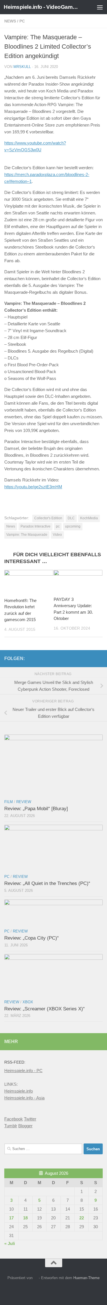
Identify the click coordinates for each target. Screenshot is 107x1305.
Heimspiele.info (18, 1091)
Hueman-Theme (86, 1278)
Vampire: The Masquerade (26, 535)
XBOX (28, 1002)
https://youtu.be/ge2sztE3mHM (33, 486)
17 (11, 1217)
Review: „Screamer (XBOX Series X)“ (44, 1009)
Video (57, 535)
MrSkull (22, 67)
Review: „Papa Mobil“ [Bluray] (36, 808)
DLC (71, 518)
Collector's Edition (48, 518)
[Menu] (100, 7)
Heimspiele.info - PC (23, 1070)
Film (8, 802)
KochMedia (89, 518)
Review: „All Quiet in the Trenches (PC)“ (47, 883)
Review (23, 802)
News (10, 21)
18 (25, 1217)
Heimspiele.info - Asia (24, 1097)
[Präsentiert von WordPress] (35, 1278)
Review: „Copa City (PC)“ (31, 938)
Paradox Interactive (36, 526)
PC (22, 21)
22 (81, 1217)
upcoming (72, 526)
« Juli (9, 1243)
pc (58, 526)
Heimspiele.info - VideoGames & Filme (42, 7)
